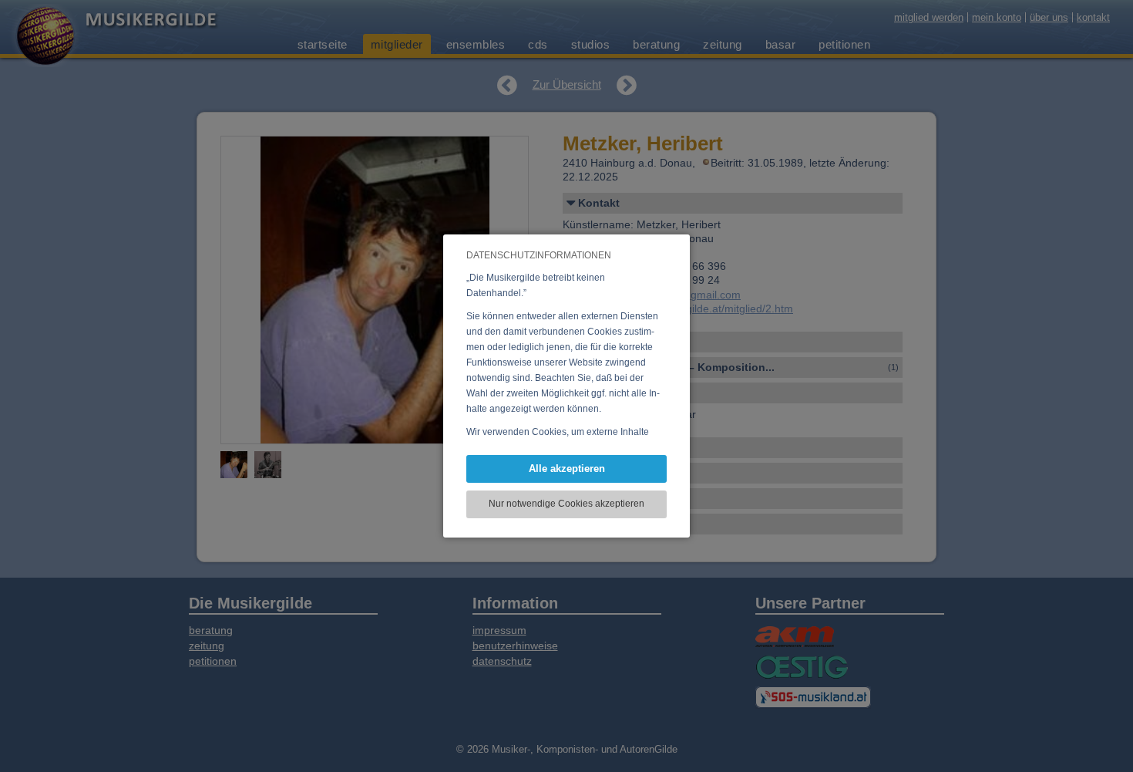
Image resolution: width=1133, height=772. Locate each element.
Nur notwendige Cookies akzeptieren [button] (566, 503)
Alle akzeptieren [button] (567, 468)
